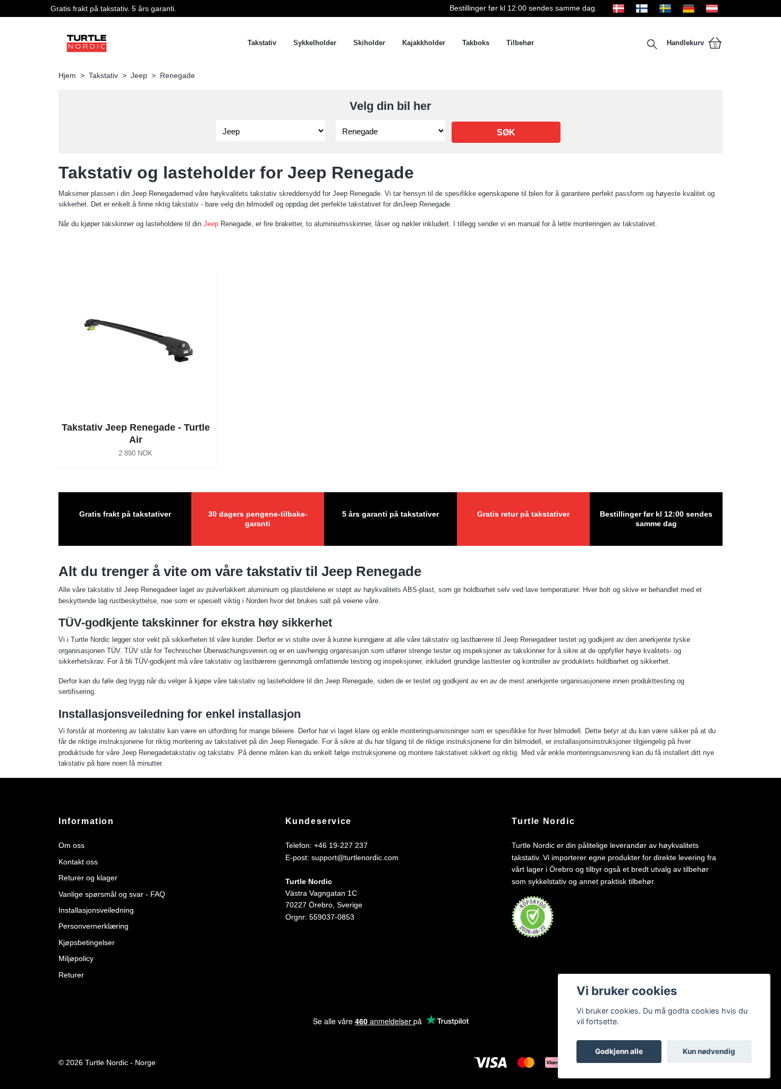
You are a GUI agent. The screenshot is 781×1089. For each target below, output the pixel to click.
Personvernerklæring (93, 926)
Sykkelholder (314, 43)
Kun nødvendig (709, 1051)
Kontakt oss (78, 862)
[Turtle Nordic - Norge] (149, 43)
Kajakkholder (423, 43)
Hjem (67, 75)
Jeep (139, 75)
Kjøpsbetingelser (86, 942)
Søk (506, 132)
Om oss (71, 845)
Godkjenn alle (619, 1051)
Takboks (475, 43)
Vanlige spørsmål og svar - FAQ (111, 894)
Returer (71, 975)
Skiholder (369, 43)
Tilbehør (520, 43)
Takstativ (262, 43)
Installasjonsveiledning (96, 910)
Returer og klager (87, 877)
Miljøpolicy (76, 958)
